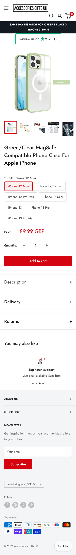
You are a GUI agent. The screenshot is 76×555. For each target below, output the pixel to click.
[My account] (60, 16)
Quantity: (10, 245)
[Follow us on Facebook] (7, 505)
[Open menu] (6, 8)
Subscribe (18, 464)
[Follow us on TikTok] (31, 505)
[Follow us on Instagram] (15, 505)
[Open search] (51, 16)
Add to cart (38, 260)
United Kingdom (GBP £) (21, 484)
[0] (68, 16)
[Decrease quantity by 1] (24, 245)
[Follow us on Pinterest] (23, 505)
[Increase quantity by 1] (46, 245)
